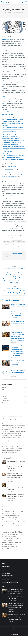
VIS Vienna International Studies (10, 546)
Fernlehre (18, 523)
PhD (17, 536)
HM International (9, 169)
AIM (5, 509)
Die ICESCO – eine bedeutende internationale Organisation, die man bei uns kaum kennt (18, 372)
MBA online (15, 534)
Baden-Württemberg (7, 521)
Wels (11, 548)
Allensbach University (14, 173)
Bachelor (18, 517)
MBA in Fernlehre (9, 534)
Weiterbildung (5, 548)
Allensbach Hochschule (12, 512)
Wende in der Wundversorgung (10, 144)
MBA (3, 534)
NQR (3, 536)
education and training (21, 241)
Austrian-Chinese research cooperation (9, 241)
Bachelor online (14, 519)
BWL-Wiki (23, 521)
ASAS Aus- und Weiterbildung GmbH (9, 517)
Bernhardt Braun (5, 416)
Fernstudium (6, 526)
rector (8, 174)
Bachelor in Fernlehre (6, 519)
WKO (13, 548)
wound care (9, 246)
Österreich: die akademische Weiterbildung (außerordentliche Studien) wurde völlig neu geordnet (14, 441)
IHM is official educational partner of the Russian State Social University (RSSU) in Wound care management (13, 129)
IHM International (6, 39)
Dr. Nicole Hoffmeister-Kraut (7, 523)
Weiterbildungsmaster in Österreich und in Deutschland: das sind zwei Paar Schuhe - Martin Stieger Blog (13, 437)
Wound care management (16, 246)
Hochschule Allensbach (8, 528)
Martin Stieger (18, 532)
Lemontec (16, 634)
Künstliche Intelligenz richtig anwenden (15, 530)
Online (6, 536)
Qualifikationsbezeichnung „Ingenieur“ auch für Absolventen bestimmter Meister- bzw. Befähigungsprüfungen (12, 418)
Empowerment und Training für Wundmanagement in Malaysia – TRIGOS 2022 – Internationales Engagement (13, 140)
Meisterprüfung (22, 534)
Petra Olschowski (12, 536)
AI (2, 509)
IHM (22, 43)
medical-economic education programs (17, 244)
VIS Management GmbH (9, 544)
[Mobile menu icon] (26, 2)
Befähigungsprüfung (16, 521)
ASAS (18, 516)
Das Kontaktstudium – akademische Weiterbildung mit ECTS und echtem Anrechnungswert (15, 496)
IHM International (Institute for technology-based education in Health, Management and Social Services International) (14, 134)
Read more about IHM (7, 114)
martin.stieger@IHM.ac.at (19, 164)
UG (13, 540)
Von (20, 235)
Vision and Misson (6, 112)
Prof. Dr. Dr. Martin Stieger (8, 538)
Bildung (4, 22)
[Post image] (6, 306)
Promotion (16, 538)
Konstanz (23, 528)
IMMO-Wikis (17, 528)
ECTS (14, 523)
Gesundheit (5, 24)
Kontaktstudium (5, 530)
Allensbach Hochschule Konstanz (9, 513)
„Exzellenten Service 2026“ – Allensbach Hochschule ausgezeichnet (18, 362)
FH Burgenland (15, 526)
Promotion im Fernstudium (7, 540)
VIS (21, 174)
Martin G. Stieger (12, 166)
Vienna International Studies (9, 176)
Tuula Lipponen (5, 431)
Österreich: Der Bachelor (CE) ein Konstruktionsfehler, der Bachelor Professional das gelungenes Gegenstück (18, 324)
